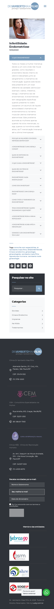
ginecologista (15, 254)
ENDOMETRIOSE (35, 250)
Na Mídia (16, 323)
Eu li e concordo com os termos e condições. (24, 505)
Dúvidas (15, 311)
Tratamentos (17, 328)
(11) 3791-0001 (18, 379)
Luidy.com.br (38, 603)
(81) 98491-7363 (19, 422)
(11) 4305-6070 (19, 469)
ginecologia (31, 252)
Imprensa (16, 319)
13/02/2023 (14, 50)
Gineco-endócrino (17, 252)
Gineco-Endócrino (20, 315)
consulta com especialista (25, 247)
